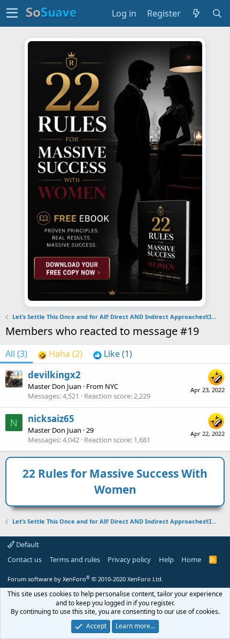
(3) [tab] (16, 354)
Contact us (24, 559)
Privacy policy (129, 559)
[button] (12, 13)
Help (166, 559)
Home (191, 559)
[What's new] (196, 13)
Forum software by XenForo (85, 579)
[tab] (60, 354)
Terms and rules (75, 559)
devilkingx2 (54, 375)
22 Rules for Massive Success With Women (115, 481)
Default (26, 544)
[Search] (217, 13)
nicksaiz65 (51, 418)
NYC (111, 386)
